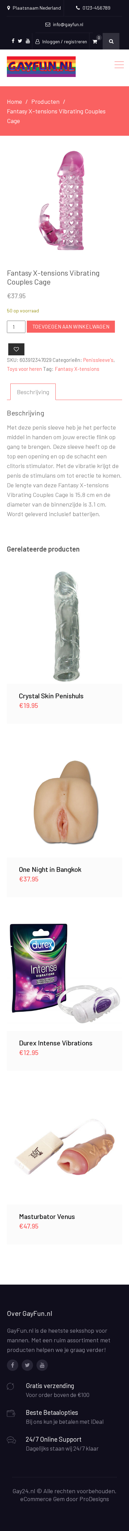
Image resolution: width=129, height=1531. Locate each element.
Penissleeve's (98, 360)
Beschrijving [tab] (33, 392)
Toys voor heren (24, 369)
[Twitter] (27, 1365)
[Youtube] (42, 1365)
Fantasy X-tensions (77, 369)
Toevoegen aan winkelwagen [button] (64, 626)
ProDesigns (94, 1498)
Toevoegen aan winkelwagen (70, 326)
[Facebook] (12, 1365)
